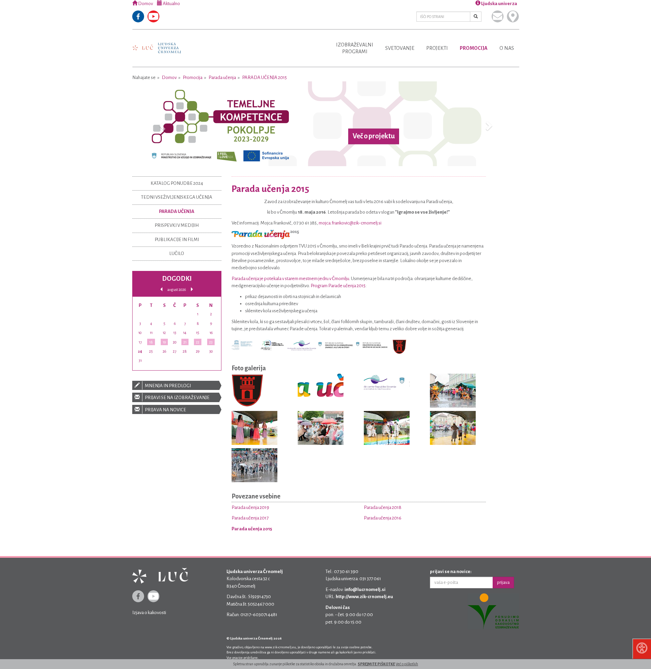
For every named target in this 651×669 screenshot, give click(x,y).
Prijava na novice (165, 409)
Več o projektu (374, 136)
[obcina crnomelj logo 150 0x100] (247, 391)
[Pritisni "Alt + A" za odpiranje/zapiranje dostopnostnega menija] (641, 648)
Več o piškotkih (407, 664)
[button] (161, 123)
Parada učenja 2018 (382, 507)
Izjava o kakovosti (149, 612)
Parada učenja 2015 (264, 77)
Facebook (138, 16)
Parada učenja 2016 (382, 517)
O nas (506, 48)
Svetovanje (399, 48)
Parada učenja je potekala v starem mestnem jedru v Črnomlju (290, 278)
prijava (503, 582)
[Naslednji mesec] (192, 289)
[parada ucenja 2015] (265, 234)
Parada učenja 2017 (250, 517)
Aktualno (171, 3)
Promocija (474, 48)
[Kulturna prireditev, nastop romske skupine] (254, 429)
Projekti (437, 48)
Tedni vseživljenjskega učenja (176, 197)
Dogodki (177, 278)
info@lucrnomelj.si (365, 589)
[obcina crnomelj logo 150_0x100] (399, 346)
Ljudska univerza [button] (498, 3)
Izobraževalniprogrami (354, 48)
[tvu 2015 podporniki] (387, 383)
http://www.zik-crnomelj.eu (364, 596)
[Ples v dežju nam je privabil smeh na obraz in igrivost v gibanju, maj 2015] (254, 466)
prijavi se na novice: (451, 571)
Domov (145, 3)
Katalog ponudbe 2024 (177, 183)
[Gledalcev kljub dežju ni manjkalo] (320, 429)
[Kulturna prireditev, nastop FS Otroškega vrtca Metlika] (387, 429)
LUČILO (176, 253)
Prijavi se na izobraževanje (177, 397)
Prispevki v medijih (177, 225)
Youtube (153, 16)
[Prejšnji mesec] (161, 289)
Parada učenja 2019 (250, 507)
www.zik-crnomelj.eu (280, 647)
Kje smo (513, 16)
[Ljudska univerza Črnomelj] (157, 43)
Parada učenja (222, 77)
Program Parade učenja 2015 (338, 285)
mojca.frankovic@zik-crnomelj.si (350, 222)
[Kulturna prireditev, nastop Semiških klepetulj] (453, 429)
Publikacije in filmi (177, 239)
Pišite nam (498, 16)
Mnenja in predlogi (167, 385)
